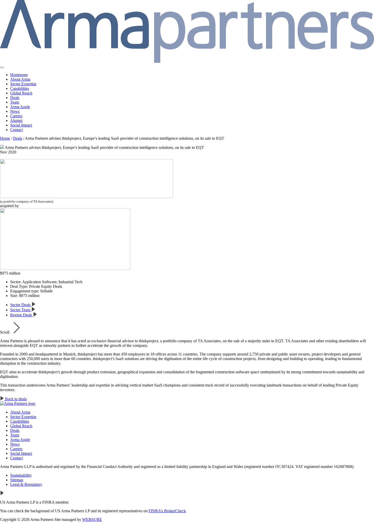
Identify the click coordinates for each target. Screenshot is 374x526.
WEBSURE (92, 519)
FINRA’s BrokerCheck (167, 511)
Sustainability (21, 475)
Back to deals (15, 399)
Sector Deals (21, 305)
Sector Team (20, 310)
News (15, 111)
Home (5, 138)
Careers (16, 116)
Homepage (19, 75)
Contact (16, 129)
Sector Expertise (23, 84)
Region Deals (21, 315)
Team (14, 102)
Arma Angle (20, 107)
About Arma (20, 79)
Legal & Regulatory (26, 484)
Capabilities (19, 88)
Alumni (16, 120)
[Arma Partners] (17, 403)
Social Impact (21, 125)
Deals (14, 97)
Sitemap (16, 480)
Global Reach (21, 93)
